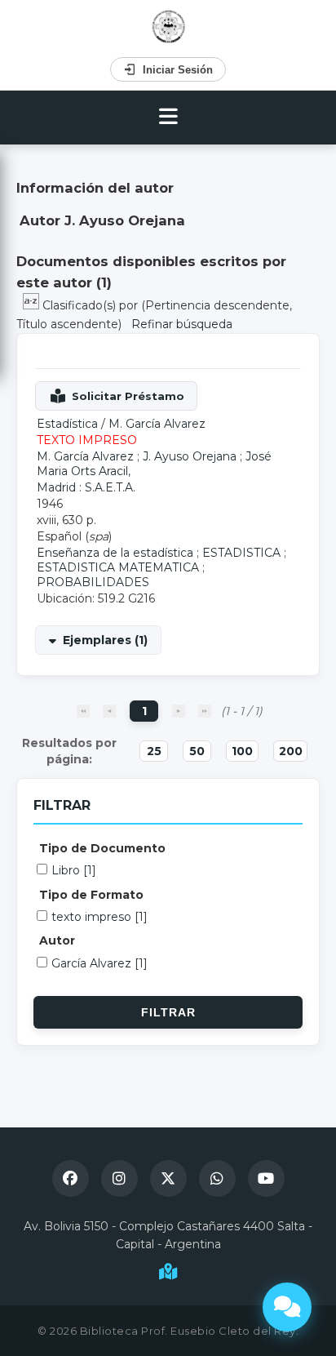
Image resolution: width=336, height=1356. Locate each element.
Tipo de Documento (102, 848)
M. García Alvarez (157, 423)
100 (242, 751)
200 (291, 751)
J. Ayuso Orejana (190, 456)
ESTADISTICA (241, 552)
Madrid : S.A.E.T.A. (86, 487)
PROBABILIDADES (93, 582)
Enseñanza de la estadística (115, 552)
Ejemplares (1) (105, 640)
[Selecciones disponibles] (32, 305)
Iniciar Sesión (178, 70)
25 (154, 751)
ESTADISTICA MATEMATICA (118, 567)
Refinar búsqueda (181, 324)
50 (197, 751)
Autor (57, 940)
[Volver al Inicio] (168, 26)
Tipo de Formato (91, 894)
